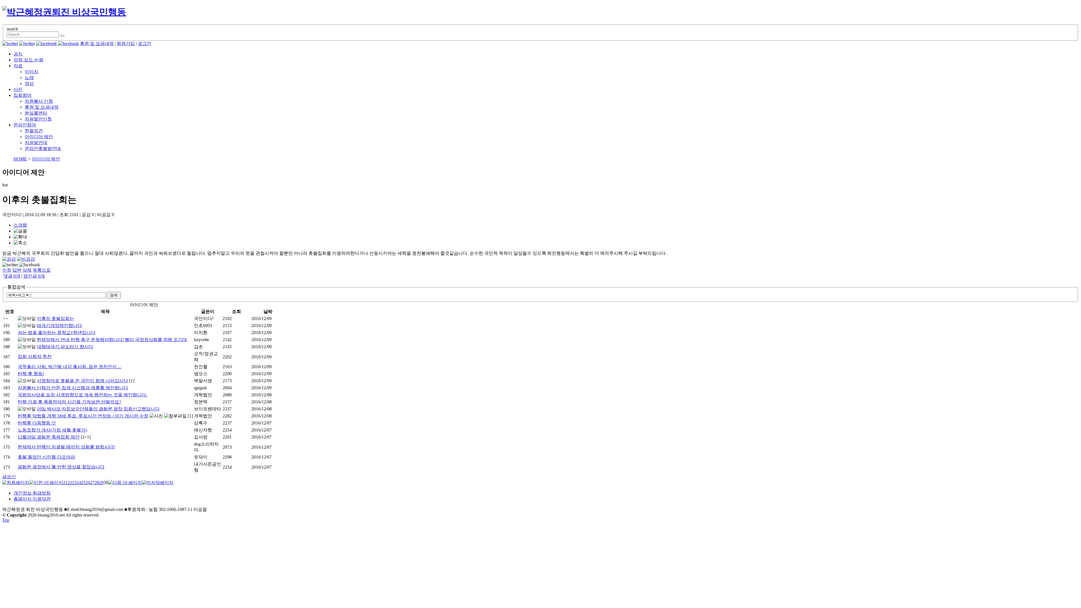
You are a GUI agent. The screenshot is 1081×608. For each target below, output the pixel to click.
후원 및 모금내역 (97, 43)
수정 (6, 270)
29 (101, 482)
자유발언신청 (38, 119)
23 (74, 482)
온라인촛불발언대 (43, 148)
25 (83, 482)
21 (65, 482)
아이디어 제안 (39, 136)
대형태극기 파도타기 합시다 (65, 346)
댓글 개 (11, 276)
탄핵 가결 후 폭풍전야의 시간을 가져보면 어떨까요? (69, 401)
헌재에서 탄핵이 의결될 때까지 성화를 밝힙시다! (66, 446)
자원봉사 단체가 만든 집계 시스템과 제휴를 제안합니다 (73, 387)
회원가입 (126, 43)
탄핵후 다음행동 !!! (37, 423)
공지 (18, 54)
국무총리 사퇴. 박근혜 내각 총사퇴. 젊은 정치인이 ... (69, 366)
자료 (18, 65)
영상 (29, 83)
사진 (18, 89)
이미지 (31, 71)
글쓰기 (9, 476)
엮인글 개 (34, 276)
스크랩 (20, 225)
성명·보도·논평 (28, 59)
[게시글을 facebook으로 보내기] (29, 264)
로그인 (144, 43)
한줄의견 (34, 130)
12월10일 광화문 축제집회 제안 (49, 437)
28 (97, 482)
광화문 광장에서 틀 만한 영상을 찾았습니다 (61, 466)
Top (5, 520)
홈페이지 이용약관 (32, 499)
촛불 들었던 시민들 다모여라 (46, 457)
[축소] (20, 243)
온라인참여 (25, 124)
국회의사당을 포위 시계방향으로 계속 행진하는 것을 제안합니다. (82, 394)
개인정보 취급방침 (32, 493)
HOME (20, 159)
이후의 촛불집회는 (55, 318)
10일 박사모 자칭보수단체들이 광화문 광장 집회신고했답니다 (98, 408)
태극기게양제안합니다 (59, 325)
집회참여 (23, 95)
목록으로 (42, 270)
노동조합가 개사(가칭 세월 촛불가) (52, 430)
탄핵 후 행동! (31, 373)
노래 (29, 77)
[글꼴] (20, 231)
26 (88, 482)
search (12, 28)
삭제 (27, 270)
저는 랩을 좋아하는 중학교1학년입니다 (56, 332)
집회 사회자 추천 (35, 356)
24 (79, 482)
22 (70, 482)
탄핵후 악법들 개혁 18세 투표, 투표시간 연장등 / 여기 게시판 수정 (83, 415)
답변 (16, 270)
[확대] (20, 237)
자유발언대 (36, 142)
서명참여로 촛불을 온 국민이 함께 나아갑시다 (82, 380)
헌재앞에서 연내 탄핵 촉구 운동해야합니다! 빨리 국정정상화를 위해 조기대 (112, 339)
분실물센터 (36, 113)
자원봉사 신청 (39, 101)
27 (92, 482)
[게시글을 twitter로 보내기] (10, 264)
